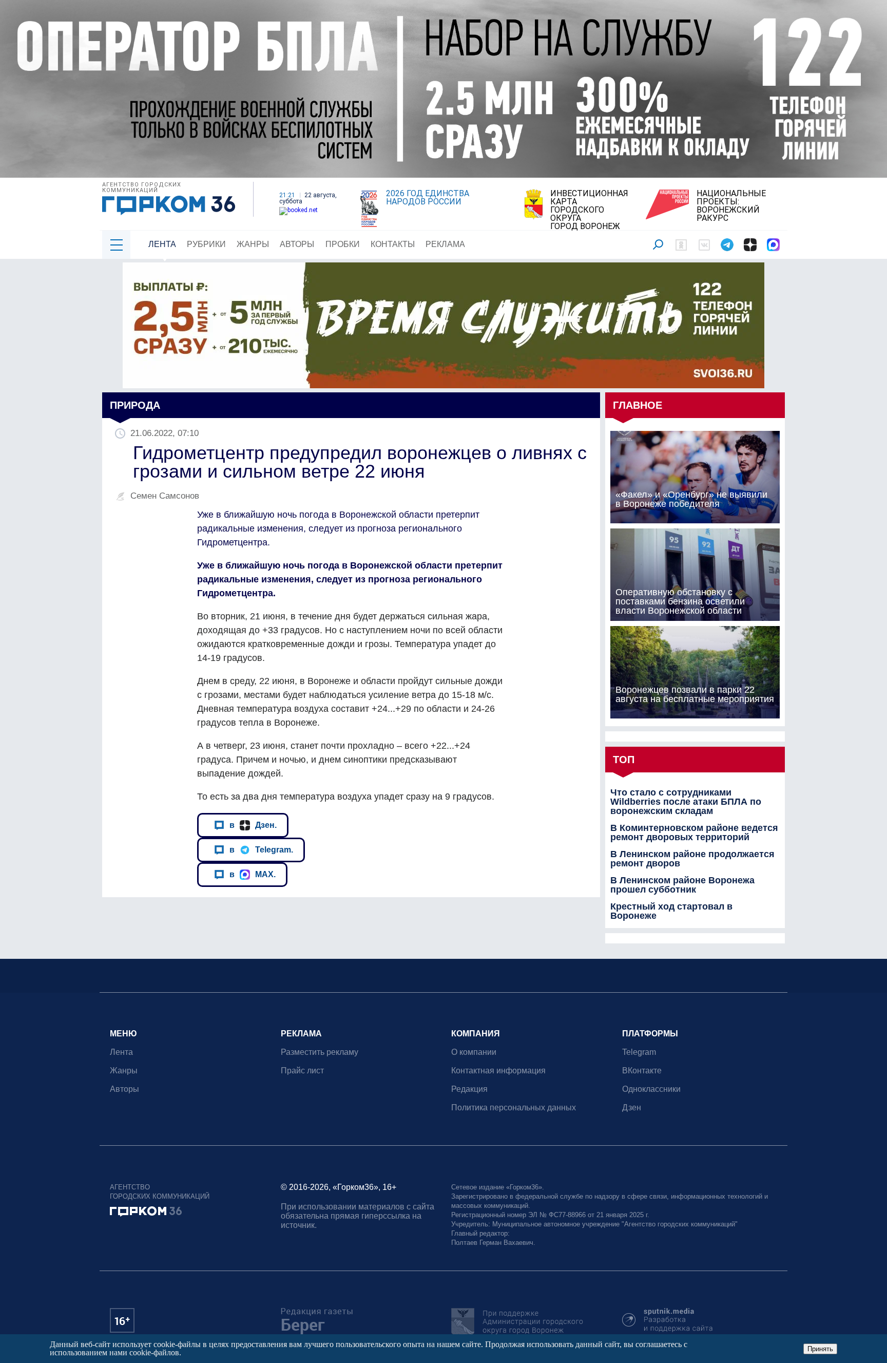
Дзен (631, 1107)
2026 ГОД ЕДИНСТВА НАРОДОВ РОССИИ (427, 198)
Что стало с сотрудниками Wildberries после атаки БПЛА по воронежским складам (685, 802)
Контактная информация (498, 1070)
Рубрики (206, 244)
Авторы (297, 244)
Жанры (253, 244)
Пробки (342, 244)
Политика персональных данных (513, 1107)
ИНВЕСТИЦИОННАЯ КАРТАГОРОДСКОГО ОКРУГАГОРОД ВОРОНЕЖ (589, 210)
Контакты (393, 244)
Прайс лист (302, 1070)
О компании (473, 1052)
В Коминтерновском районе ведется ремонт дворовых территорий (694, 832)
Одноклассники (651, 1089)
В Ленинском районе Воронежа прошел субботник (682, 885)
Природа (135, 405)
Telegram (639, 1052)
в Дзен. (253, 824)
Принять (820, 1349)
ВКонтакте (642, 1070)
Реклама (445, 244)
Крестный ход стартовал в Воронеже (671, 911)
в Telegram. (261, 849)
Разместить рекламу (319, 1052)
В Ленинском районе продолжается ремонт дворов (692, 858)
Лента (162, 244)
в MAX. (252, 874)
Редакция (469, 1089)
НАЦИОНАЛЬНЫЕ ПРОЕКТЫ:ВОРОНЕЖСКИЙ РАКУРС (731, 206)
